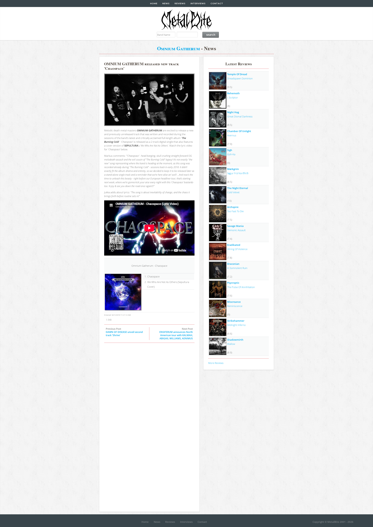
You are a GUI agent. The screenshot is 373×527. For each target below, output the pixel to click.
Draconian (233, 263)
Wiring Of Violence (237, 249)
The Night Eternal (237, 188)
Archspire (233, 207)
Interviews (198, 3)
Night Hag (233, 112)
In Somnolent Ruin (237, 268)
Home (153, 3)
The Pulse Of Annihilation (241, 287)
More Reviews (216, 363)
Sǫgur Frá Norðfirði (237, 173)
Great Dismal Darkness (240, 116)
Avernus (231, 135)
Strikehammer (235, 320)
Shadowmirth (235, 339)
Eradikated (233, 245)
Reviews (180, 3)
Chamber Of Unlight (239, 131)
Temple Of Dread (237, 74)
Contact (217, 3)
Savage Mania (235, 226)
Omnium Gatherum (178, 48)
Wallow (231, 344)
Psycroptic (233, 282)
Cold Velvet (233, 192)
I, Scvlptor (232, 97)
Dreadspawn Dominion (240, 78)
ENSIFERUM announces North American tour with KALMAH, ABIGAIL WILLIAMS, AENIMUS (176, 335)
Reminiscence (234, 306)
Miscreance (234, 301)
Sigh (229, 150)
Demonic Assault (236, 230)
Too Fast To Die (235, 211)
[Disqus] (149, 386)
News (166, 3)
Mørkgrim (233, 169)
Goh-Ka (231, 154)
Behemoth (233, 93)
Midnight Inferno (236, 325)
